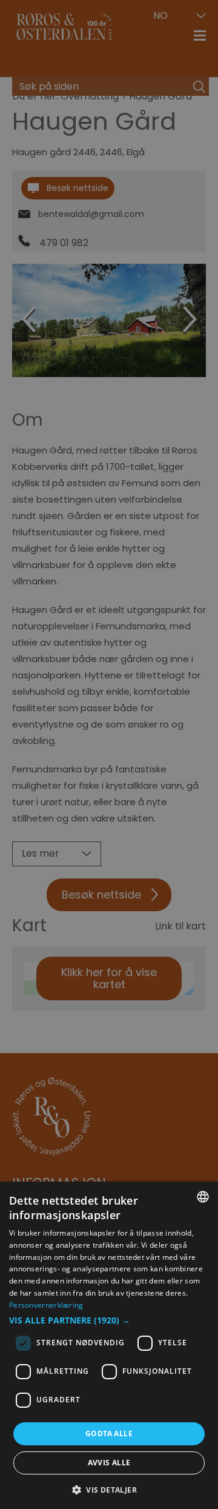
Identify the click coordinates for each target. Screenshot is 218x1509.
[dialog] (109, 1345)
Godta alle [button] (109, 1433)
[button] (109, 1320)
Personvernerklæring (46, 1305)
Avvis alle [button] (109, 1462)
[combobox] (203, 1197)
